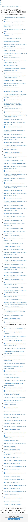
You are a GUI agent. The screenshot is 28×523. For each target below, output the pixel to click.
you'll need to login (19, 517)
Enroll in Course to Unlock (14, 519)
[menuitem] (1, 3)
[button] (1, 1)
